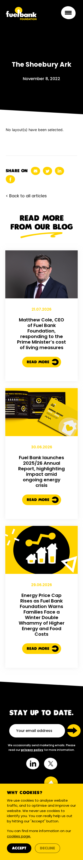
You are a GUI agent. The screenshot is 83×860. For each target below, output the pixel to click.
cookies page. (19, 836)
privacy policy (32, 750)
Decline (47, 848)
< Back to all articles (26, 196)
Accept (19, 848)
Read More (39, 362)
